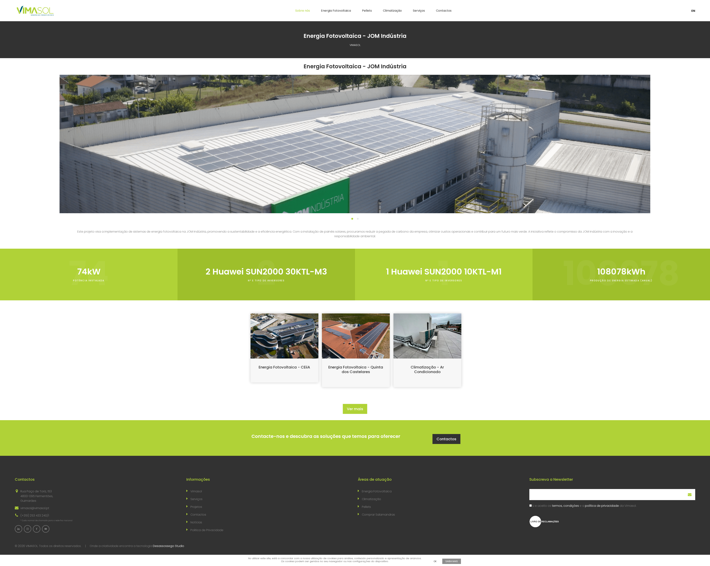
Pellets (367, 10)
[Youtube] (45, 529)
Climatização (392, 10)
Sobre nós (302, 10)
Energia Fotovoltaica (336, 10)
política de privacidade (602, 506)
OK (435, 561)
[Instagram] (27, 529)
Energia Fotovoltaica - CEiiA (284, 367)
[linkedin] (18, 529)
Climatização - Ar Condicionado (427, 369)
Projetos (196, 507)
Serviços (419, 10)
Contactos (444, 10)
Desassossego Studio (168, 546)
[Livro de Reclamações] (544, 521)
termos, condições (565, 506)
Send (689, 494)
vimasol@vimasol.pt (34, 508)
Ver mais (355, 408)
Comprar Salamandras (378, 514)
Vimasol (196, 491)
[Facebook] (36, 529)
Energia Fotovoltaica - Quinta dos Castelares (355, 369)
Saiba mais (451, 561)
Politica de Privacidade (206, 530)
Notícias (196, 522)
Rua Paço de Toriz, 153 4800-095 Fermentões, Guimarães (36, 496)
